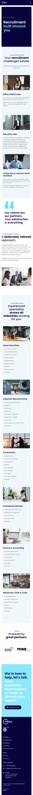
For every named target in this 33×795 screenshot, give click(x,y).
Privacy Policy (6, 785)
